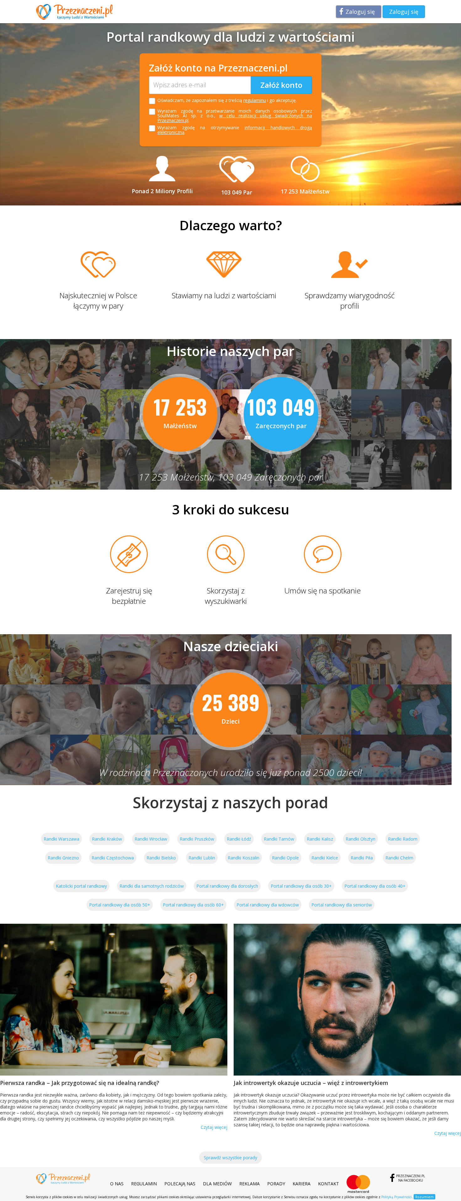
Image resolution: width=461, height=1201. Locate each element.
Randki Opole (285, 858)
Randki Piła (362, 858)
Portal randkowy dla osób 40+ (374, 886)
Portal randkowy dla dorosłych (227, 886)
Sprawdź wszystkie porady (230, 1158)
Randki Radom (402, 839)
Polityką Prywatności (396, 1197)
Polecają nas (179, 1184)
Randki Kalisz (320, 839)
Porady (276, 1184)
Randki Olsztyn (360, 839)
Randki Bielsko (161, 858)
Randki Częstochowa (113, 858)
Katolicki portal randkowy (81, 886)
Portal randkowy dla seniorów (341, 905)
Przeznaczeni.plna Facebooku (410, 1178)
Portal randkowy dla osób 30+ (301, 886)
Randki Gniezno (63, 858)
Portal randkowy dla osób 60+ (193, 905)
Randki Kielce (324, 858)
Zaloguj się (360, 11)
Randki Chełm (399, 858)
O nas (117, 1184)
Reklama (249, 1184)
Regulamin (144, 1184)
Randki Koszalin (243, 858)
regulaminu (254, 100)
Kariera (301, 1184)
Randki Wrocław (151, 839)
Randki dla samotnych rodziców (151, 886)
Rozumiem (424, 1196)
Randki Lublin (201, 858)
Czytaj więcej (214, 1127)
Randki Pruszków (197, 839)
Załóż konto (281, 85)
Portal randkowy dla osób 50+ (119, 905)
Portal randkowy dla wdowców (267, 905)
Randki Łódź (239, 839)
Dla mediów (217, 1184)
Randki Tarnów (279, 839)
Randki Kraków (107, 839)
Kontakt (328, 1184)
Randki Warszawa (61, 839)
